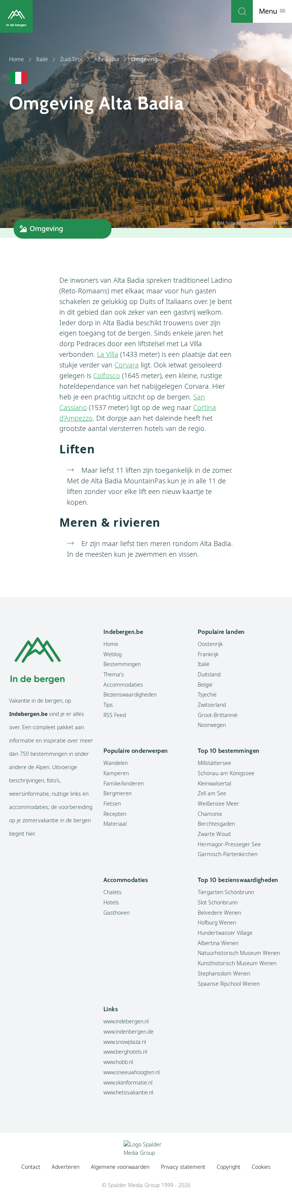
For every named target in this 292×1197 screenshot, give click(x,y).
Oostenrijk (210, 644)
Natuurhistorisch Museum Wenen (239, 952)
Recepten (114, 813)
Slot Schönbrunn (218, 902)
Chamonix (210, 813)
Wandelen (115, 762)
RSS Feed (114, 715)
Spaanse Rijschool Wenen (229, 983)
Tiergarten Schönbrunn (226, 892)
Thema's (113, 674)
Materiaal (115, 823)
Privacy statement (183, 1166)
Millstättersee (214, 762)
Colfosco (106, 375)
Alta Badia (106, 59)
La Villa (107, 354)
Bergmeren (117, 793)
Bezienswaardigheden (130, 694)
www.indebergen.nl (126, 1021)
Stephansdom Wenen (224, 973)
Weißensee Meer (218, 803)
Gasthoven (116, 912)
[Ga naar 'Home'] (16, 16)
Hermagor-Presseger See (229, 844)
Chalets (112, 892)
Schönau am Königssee (226, 773)
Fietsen (112, 803)
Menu (269, 11)
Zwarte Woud (214, 834)
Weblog (112, 654)
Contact (30, 1166)
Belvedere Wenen (219, 912)
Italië (42, 59)
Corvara (126, 364)
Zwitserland (212, 704)
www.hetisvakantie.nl (128, 1092)
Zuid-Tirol (71, 59)
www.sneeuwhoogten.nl (131, 1072)
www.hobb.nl (118, 1062)
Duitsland (209, 674)
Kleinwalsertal (214, 783)
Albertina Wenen (218, 943)
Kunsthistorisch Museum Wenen (237, 963)
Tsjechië (207, 694)
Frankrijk (208, 654)
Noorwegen (212, 724)
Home (16, 59)
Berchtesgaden (216, 823)
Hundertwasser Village (225, 932)
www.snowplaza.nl (124, 1041)
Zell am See (212, 793)
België (205, 684)
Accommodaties (123, 684)
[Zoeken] (242, 11)
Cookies (261, 1166)
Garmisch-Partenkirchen (227, 854)
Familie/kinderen (123, 783)
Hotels (111, 902)
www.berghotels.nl (125, 1051)
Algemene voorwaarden (120, 1166)
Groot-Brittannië (218, 715)
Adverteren (65, 1166)
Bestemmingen (122, 664)
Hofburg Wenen (217, 922)
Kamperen (116, 773)
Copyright (228, 1166)
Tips (108, 704)
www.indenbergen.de (128, 1031)
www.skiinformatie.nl (127, 1082)
